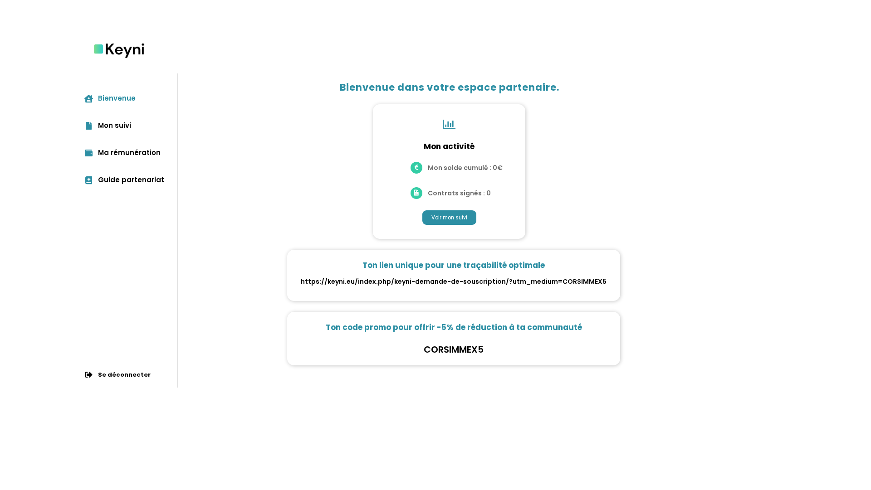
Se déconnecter (124, 374)
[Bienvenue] (89, 98)
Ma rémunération (129, 152)
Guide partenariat (131, 179)
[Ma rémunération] (89, 152)
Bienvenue (117, 98)
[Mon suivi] (89, 125)
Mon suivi (114, 125)
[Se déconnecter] (89, 374)
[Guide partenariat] (89, 180)
